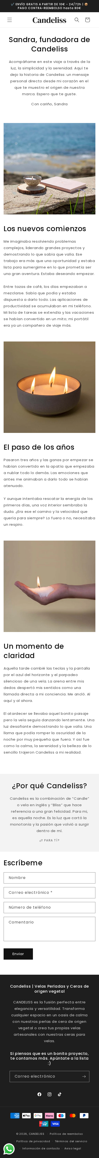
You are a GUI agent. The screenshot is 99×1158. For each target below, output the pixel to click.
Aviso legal (72, 1148)
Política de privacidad (33, 1141)
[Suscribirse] (84, 1076)
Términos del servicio (71, 1141)
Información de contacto (41, 1148)
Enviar (18, 953)
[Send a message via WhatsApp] (9, 1149)
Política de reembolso (66, 1134)
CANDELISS (36, 1134)
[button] (9, 20)
